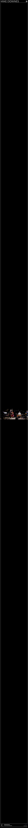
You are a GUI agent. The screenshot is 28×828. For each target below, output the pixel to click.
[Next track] (26, 824)
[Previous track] (25, 824)
